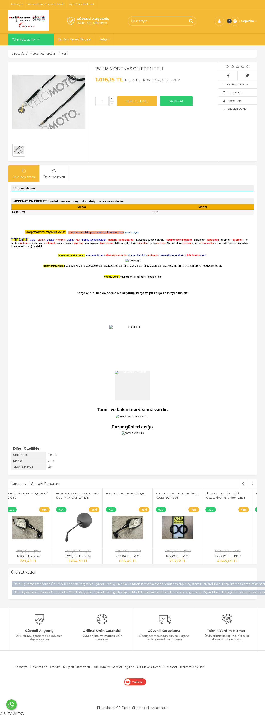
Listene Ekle (235, 92)
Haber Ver (234, 100)
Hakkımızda (38, 667)
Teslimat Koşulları (191, 667)
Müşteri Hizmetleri (76, 667)
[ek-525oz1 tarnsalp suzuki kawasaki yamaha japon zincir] (83, 528)
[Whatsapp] (11, 704)
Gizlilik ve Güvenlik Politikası (157, 667)
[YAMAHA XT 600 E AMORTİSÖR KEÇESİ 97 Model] (33, 528)
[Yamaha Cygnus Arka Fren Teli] (132, 528)
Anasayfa (21, 667)
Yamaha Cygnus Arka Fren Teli (131, 493)
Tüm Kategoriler (24, 39)
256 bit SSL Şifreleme (92, 23)
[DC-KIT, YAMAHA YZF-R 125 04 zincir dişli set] (232, 528)
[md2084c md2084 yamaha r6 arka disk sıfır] (182, 528)
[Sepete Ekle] (137, 101)
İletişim (55, 667)
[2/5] (230, 66)
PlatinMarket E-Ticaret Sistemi (120, 708)
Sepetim (247, 21)
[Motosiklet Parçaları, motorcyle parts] (28, 30)
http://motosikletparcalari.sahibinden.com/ (97, 232)
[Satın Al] (176, 101)
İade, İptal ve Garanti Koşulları (113, 667)
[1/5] (227, 66)
